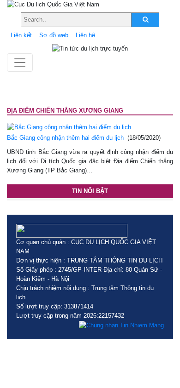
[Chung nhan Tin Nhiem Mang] (121, 325)
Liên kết (21, 35)
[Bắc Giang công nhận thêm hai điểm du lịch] (69, 127)
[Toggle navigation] (20, 62)
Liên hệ (85, 35)
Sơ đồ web (53, 35)
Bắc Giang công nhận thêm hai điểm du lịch (65, 137)
